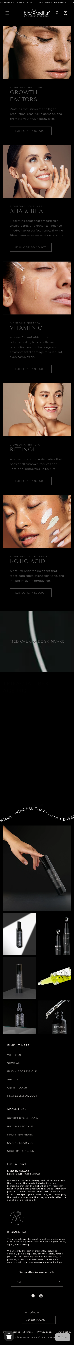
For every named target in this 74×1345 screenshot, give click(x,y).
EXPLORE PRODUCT (30, 130)
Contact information (49, 1337)
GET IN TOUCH (17, 1087)
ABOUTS (13, 1079)
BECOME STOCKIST (20, 1126)
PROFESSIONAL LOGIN (22, 1095)
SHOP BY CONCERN (20, 1151)
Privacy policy (44, 1332)
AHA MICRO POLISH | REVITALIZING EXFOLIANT (19, 792)
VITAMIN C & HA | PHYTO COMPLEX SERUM (52, 741)
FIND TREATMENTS (20, 1134)
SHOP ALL (14, 1063)
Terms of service (26, 1337)
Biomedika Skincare (23, 1331)
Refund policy (63, 1332)
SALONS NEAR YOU (20, 1142)
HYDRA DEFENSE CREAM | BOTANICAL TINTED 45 (53, 792)
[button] (7, 13)
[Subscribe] (59, 1282)
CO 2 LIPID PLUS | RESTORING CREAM (15, 741)
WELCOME (14, 1055)
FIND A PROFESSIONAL (23, 1071)
